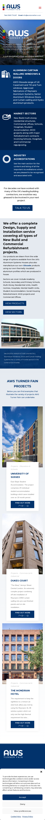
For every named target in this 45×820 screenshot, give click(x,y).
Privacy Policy (27, 816)
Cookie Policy (16, 816)
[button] (41, 771)
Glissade (27, 265)
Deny (22, 804)
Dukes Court (19, 580)
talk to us (22, 207)
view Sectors (13, 312)
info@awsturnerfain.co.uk (32, 15)
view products (14, 303)
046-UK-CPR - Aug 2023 (24, 767)
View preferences (22, 811)
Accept (22, 797)
